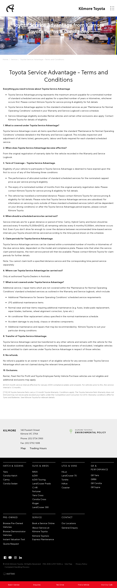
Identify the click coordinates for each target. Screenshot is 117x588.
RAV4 (34, 471)
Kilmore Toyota (92, 8)
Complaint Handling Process (17, 567)
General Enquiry (70, 527)
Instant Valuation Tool (14, 539)
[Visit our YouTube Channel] (10, 557)
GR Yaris (95, 475)
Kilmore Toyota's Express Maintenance (43, 537)
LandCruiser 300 (40, 507)
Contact (67, 517)
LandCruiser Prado (41, 483)
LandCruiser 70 (69, 475)
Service (14, 59)
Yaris (5, 471)
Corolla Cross (39, 499)
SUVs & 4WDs (40, 465)
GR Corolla (96, 483)
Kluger (35, 503)
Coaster (66, 487)
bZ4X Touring (39, 479)
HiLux (64, 471)
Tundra (65, 479)
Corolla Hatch (10, 475)
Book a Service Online (43, 523)
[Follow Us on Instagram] (15, 557)
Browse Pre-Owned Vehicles (13, 525)
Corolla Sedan (10, 483)
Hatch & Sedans (13, 465)
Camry (6, 479)
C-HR (34, 487)
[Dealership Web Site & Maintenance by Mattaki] (9, 573)
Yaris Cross (37, 495)
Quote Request (11, 543)
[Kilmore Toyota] (9, 8)
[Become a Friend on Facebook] (5, 557)
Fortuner (36, 491)
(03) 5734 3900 (35, 438)
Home (5, 59)
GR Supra (95, 487)
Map (23, 448)
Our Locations (69, 523)
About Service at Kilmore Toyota (40, 529)
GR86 (93, 479)
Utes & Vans (69, 465)
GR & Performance (99, 467)
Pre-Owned (10, 517)
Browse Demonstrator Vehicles (14, 533)
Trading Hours (38, 448)
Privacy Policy (81, 563)
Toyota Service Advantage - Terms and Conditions (42, 59)
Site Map (68, 563)
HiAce (64, 483)
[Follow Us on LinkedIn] (20, 557)
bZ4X (35, 475)
